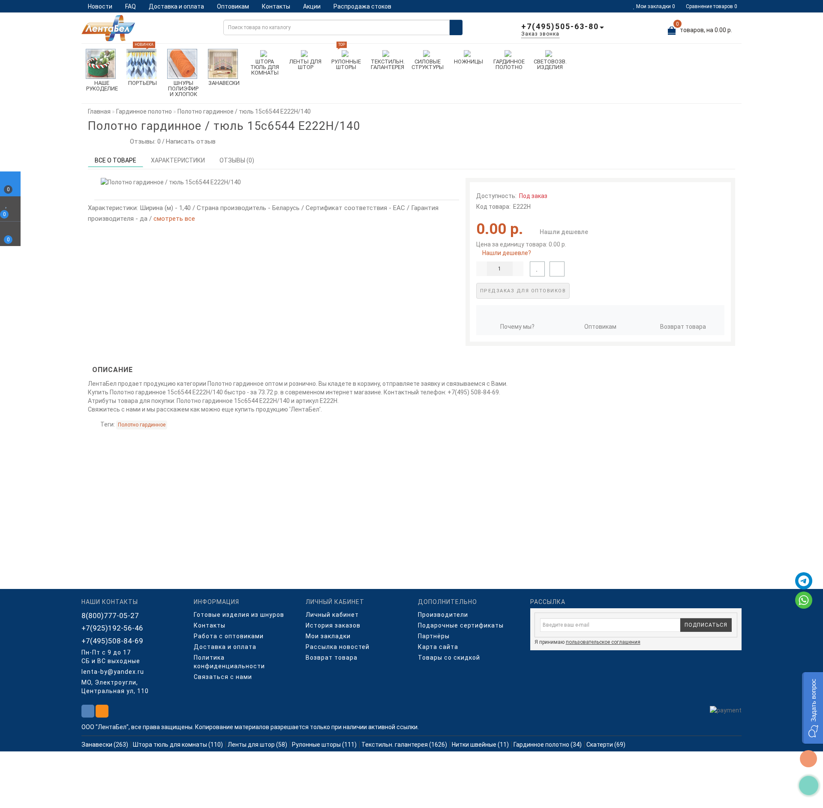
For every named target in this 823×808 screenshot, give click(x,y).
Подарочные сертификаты (461, 625)
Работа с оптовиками (229, 636)
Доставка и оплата (176, 6)
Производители (443, 614)
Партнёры (434, 636)
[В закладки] (537, 268)
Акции (312, 6)
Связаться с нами (223, 676)
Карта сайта (438, 646)
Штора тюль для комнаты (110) (178, 744)
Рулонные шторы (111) (324, 744)
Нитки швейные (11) (480, 744)
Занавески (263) (104, 744)
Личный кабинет (332, 614)
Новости (100, 6)
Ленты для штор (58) (257, 744)
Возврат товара (683, 326)
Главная (99, 111)
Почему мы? (517, 326)
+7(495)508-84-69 (112, 641)
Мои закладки (328, 636)
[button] (812, 708)
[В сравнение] (557, 268)
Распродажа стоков (362, 6)
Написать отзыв (191, 141)
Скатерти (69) (605, 744)
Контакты (276, 6)
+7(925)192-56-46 (112, 628)
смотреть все (174, 218)
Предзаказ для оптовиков (523, 291)
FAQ (130, 6)
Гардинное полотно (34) (548, 744)
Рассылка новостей (337, 646)
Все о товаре (115, 160)
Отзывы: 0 (143, 141)
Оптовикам (233, 6)
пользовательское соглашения (603, 642)
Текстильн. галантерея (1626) (404, 744)
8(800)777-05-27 (110, 615)
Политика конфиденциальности (229, 662)
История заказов (333, 625)
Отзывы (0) (236, 160)
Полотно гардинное (141, 425)
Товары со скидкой (449, 657)
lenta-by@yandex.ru (112, 671)
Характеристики (178, 160)
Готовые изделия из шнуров (239, 614)
